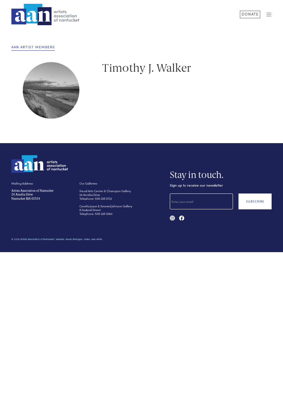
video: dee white (93, 239)
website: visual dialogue (69, 239)
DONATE (250, 14)
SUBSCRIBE (255, 201)
